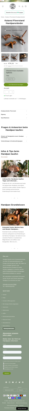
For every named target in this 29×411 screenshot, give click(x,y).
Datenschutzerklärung (21, 402)
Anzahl (6, 88)
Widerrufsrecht (11, 402)
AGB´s (4, 313)
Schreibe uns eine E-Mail (9, 284)
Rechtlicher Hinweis (9, 407)
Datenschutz (6, 310)
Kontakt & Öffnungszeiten (9, 300)
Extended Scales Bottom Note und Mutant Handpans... (13, 228)
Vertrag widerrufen (9, 328)
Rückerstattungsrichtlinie (9, 316)
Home (2, 17)
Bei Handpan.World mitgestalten (10, 304)
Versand (21, 405)
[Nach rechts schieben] (17, 198)
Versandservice (6, 322)
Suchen (4, 294)
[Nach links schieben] (11, 198)
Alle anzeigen (4, 156)
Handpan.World (12, 400)
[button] (2, 6)
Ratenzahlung (6, 325)
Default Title (10, 79)
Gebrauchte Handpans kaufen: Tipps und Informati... (13, 180)
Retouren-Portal (7, 319)
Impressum (5, 307)
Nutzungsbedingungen (12, 405)
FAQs (4, 297)
